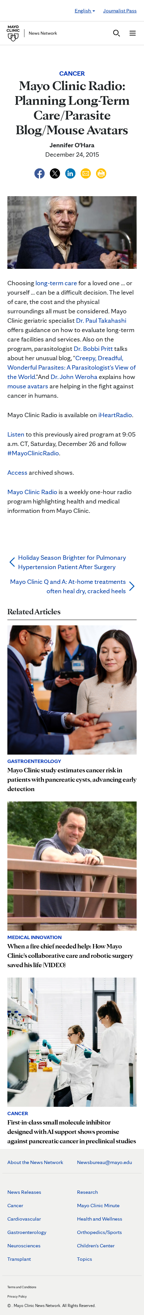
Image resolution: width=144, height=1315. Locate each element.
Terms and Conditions (21, 1287)
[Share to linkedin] (71, 172)
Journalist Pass (120, 10)
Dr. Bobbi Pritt (93, 348)
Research (87, 1192)
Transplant (19, 1259)
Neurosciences (24, 1245)
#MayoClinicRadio (33, 453)
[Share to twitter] (56, 172)
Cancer (15, 1205)
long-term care (56, 283)
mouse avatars (27, 386)
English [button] (83, 10)
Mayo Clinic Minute (98, 1205)
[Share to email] (86, 172)
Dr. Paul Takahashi (101, 320)
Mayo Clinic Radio (32, 492)
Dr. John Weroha (74, 377)
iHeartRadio (115, 415)
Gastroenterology (26, 1232)
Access (17, 472)
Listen (15, 434)
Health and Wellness (99, 1219)
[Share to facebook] (40, 172)
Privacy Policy (17, 1296)
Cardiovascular (24, 1219)
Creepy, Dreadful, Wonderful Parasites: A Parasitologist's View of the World (71, 367)
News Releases (24, 1192)
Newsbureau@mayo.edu (104, 1162)
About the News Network (35, 1162)
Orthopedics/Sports (99, 1232)
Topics (84, 1259)
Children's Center (96, 1245)
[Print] (101, 172)
